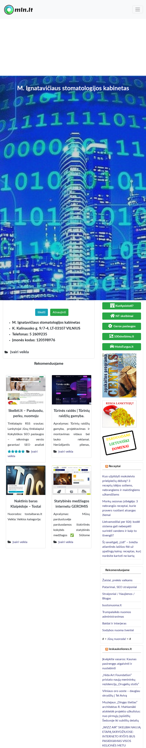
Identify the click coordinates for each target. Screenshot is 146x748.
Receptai (115, 466)
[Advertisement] (73, 47)
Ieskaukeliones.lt (120, 649)
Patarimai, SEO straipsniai (119, 587)
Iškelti (41, 312)
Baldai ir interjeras (114, 623)
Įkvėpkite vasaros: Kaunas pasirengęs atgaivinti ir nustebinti (119, 664)
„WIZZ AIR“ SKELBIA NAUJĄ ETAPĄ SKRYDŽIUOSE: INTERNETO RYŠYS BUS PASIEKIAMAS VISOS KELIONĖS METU (121, 736)
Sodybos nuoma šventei (118, 630)
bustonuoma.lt (112, 605)
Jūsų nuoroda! (116, 638)
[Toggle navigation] (137, 9)
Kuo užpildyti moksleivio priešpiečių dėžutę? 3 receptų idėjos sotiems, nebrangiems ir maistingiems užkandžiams (121, 485)
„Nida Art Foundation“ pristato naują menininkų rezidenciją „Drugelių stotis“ (120, 680)
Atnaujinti (59, 312)
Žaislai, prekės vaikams (117, 580)
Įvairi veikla (65, 451)
